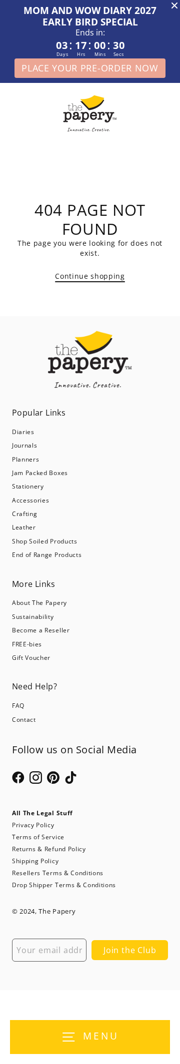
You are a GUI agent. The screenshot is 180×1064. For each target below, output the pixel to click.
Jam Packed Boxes (40, 473)
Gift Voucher (31, 657)
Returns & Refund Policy (49, 849)
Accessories (30, 500)
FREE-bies (27, 644)
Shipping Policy (35, 861)
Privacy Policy (33, 825)
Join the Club (130, 950)
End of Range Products (47, 554)
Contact (24, 719)
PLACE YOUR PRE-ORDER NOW (90, 68)
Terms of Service (38, 837)
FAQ (18, 705)
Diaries (23, 432)
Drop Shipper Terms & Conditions (64, 885)
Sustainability (33, 616)
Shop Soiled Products (45, 541)
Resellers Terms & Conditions (58, 873)
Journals (24, 445)
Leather (24, 527)
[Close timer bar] (175, 5)
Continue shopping (90, 276)
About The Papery (39, 602)
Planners (25, 459)
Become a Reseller (41, 630)
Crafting (24, 514)
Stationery (28, 486)
